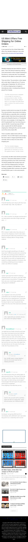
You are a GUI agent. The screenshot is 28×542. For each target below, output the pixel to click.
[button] (2, 32)
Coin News (4, 518)
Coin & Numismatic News (6, 35)
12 (26, 46)
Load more (13, 510)
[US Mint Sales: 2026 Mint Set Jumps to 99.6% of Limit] (14, 459)
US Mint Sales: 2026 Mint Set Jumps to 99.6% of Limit (11, 471)
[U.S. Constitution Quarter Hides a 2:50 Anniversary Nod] (5, 484)
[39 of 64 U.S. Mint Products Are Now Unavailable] (5, 491)
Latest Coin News (6, 446)
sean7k (15, 393)
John (15, 314)
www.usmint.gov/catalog (16, 53)
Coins (23, 518)
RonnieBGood (17, 354)
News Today (10, 518)
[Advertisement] (14, 15)
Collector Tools (18, 518)
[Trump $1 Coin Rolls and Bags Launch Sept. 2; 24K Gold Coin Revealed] (5, 505)
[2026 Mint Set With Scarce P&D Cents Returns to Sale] (5, 498)
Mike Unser (5, 46)
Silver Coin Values (14, 519)
